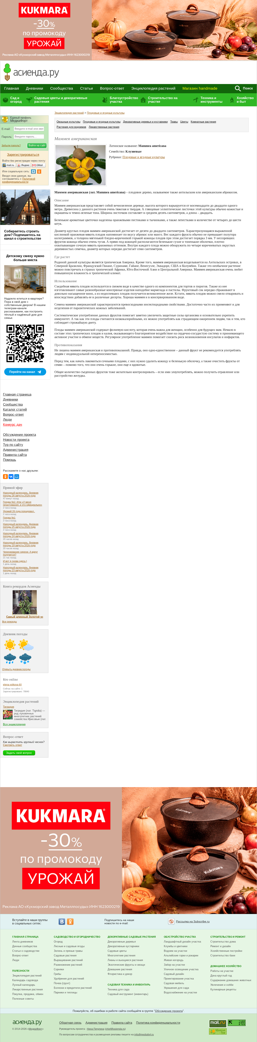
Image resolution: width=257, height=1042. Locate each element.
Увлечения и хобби (221, 984)
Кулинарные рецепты (223, 989)
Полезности (20, 970)
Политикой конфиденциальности (18, 180)
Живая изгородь (174, 960)
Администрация (15, 450)
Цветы (184, 121)
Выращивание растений (68, 960)
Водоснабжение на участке (180, 992)
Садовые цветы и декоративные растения (60, 99)
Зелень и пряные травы (68, 950)
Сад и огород (16, 99)
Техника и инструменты (211, 99)
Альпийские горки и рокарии (181, 955)
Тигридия (8, 706)
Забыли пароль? (11, 145)
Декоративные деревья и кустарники (145, 121)
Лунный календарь (23, 984)
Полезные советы (23, 998)
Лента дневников (22, 941)
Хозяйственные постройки (226, 950)
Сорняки (59, 969)
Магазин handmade (200, 88)
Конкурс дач (12, 425)
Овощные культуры (68, 121)
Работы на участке (221, 970)
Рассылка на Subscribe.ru (193, 921)
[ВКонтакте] (11, 476)
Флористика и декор (120, 973)
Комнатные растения (203, 121)
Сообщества (61, 88)
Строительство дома (223, 941)
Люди (7, 420)
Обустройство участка (180, 936)
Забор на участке (174, 964)
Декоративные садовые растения (132, 936)
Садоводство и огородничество (77, 936)
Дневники (34, 88)
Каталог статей (15, 409)
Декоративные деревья (122, 941)
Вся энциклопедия (14, 724)
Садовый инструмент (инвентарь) (128, 994)
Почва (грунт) (62, 983)
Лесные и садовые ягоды (69, 946)
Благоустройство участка (124, 99)
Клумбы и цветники (175, 946)
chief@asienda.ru (115, 1029)
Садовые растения (65, 955)
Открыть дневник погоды (16, 669)
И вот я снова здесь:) (15, 561)
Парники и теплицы (65, 992)
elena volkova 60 (12, 684)
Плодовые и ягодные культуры (105, 112)
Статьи (86, 88)
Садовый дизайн (174, 973)
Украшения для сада (176, 987)
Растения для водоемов (71, 126)
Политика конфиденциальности (158, 1022)
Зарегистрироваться (23, 155)
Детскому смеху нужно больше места (25, 258)
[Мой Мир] (16, 476)
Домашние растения (120, 969)
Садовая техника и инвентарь (129, 984)
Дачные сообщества (24, 946)
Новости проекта (16, 440)
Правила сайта (15, 455)
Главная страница (17, 394)
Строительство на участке (162, 99)
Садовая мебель (174, 983)
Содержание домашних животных (230, 980)
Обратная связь (70, 1022)
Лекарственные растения (104, 126)
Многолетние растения (121, 955)
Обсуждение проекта (19, 435)
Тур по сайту (13, 445)
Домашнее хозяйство (225, 966)
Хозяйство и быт (245, 99)
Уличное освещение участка (181, 969)
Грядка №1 (9, 517)
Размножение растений (68, 964)
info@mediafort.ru (144, 1034)
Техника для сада (118, 989)
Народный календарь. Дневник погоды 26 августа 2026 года (20, 494)
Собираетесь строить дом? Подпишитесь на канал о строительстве (22, 235)
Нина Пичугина (95, 1029)
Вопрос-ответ (112, 88)
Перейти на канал (22, 371)
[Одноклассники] (5, 476)
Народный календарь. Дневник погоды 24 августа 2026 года (20, 535)
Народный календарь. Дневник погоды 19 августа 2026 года (20, 544)
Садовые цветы (117, 950)
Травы (174, 121)
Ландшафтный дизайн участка (182, 941)
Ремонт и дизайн (220, 946)
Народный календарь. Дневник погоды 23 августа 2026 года (20, 569)
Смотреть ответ (12, 745)
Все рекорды (9, 621)
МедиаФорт (35, 1029)
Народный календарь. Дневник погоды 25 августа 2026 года (20, 525)
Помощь (9, 460)
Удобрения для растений (69, 978)
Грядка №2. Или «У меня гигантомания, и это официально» (22, 503)
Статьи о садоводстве (25, 950)
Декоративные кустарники (123, 946)
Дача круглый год (221, 975)
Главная (11, 88)
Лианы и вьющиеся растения (125, 960)
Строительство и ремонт (227, 936)
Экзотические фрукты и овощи (126, 964)
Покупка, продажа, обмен (27, 994)
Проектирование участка (179, 978)
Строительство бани (222, 955)
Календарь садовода (25, 980)
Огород (58, 941)
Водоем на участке (175, 950)
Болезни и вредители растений (73, 987)
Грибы (57, 973)
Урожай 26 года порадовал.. (19, 511)
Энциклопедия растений (153, 88)
